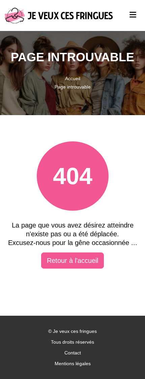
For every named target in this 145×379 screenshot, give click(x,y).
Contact (72, 352)
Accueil (72, 78)
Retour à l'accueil (72, 260)
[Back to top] (126, 360)
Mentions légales (73, 363)
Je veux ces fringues (75, 331)
